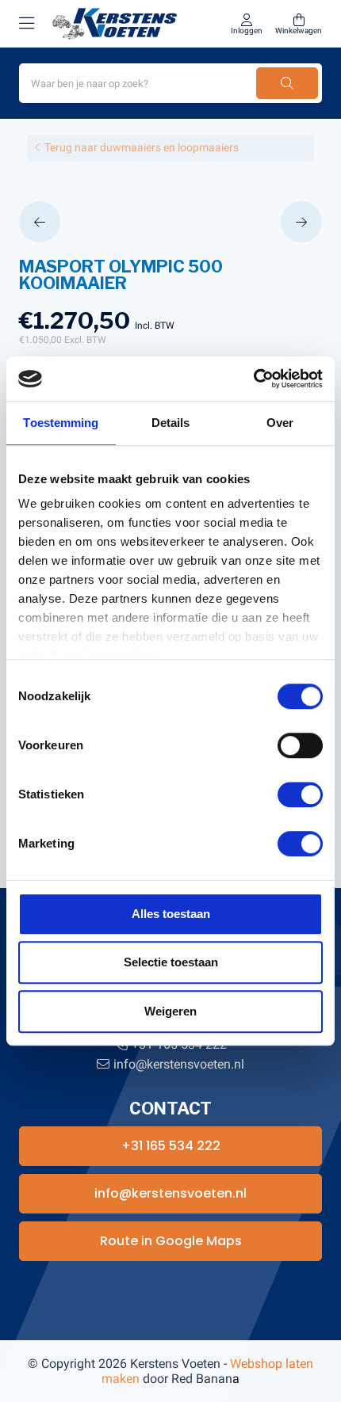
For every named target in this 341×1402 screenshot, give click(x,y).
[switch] (300, 745)
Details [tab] (170, 422)
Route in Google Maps (171, 1241)
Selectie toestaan (171, 962)
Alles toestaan (171, 913)
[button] (43, 221)
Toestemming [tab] (60, 422)
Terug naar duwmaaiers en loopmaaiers (141, 147)
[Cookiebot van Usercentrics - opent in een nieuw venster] (253, 378)
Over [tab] (279, 422)
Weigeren (170, 1011)
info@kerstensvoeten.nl (178, 1064)
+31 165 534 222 (170, 1146)
